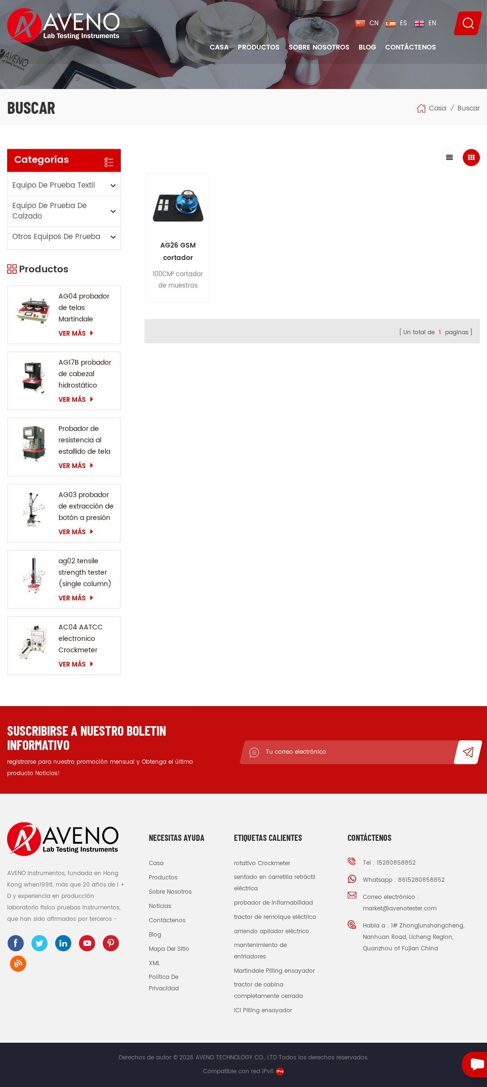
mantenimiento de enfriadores (260, 951)
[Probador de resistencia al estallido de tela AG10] (33, 443)
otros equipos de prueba (56, 237)
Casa (219, 47)
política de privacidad (164, 983)
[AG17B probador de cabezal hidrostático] (33, 377)
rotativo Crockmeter (262, 863)
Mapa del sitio (169, 949)
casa (156, 863)
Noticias (160, 906)
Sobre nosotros (319, 47)
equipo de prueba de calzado (49, 211)
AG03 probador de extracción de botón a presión (86, 506)
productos (163, 877)
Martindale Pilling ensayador (274, 971)
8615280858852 (421, 880)
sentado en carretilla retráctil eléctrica (274, 883)
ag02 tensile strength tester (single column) (85, 572)
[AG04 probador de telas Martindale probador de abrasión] (33, 311)
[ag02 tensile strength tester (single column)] (33, 576)
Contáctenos (410, 47)
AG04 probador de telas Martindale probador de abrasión (83, 308)
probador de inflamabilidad (273, 902)
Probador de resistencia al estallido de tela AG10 (84, 440)
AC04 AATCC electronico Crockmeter (80, 639)
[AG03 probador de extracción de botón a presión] (33, 509)
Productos (259, 47)
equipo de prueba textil (53, 185)
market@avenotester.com (400, 908)
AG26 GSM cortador (178, 251)
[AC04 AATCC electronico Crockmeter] (33, 642)
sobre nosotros (170, 892)
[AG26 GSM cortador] (178, 204)
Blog (367, 47)
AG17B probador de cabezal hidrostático (84, 374)
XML (154, 963)
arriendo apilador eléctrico (271, 931)
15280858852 (396, 863)
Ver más (72, 334)
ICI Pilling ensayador (263, 1010)
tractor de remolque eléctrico (275, 917)
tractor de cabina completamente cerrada (268, 990)
